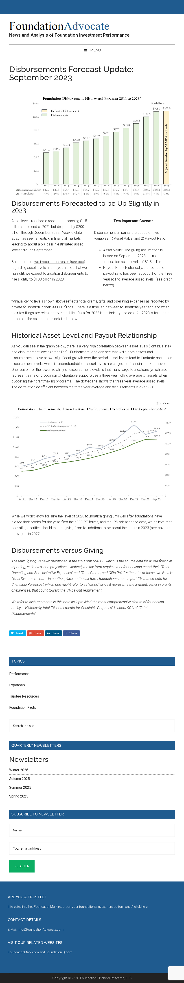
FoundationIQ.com (59, 952)
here (144, 906)
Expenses (17, 685)
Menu (95, 50)
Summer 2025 (20, 787)
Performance (19, 674)
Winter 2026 (18, 770)
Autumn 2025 (19, 779)
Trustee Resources (24, 696)
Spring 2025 (18, 796)
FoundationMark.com (23, 952)
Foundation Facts (22, 707)
